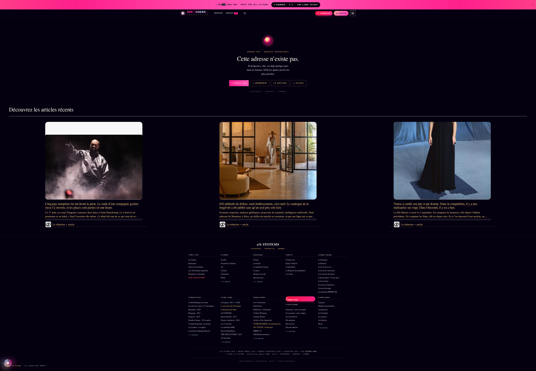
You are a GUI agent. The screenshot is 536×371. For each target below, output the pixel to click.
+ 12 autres (258, 338)
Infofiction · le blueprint (262, 309)
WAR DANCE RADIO (196, 277)
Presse (320, 323)
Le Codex (289, 274)
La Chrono (192, 259)
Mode (223, 277)
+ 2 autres (290, 331)
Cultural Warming (260, 313)
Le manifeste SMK (228, 327)
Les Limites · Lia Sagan (197, 327)
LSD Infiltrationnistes (261, 334)
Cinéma (224, 270)
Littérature (225, 274)
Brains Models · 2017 (229, 316)
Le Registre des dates (228, 309)
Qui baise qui (258, 277)
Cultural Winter (259, 316)
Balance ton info (259, 274)
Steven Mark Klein (228, 331)
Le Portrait (322, 263)
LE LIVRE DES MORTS (35, 366)
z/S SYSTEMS (226, 313)
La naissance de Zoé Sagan (231, 306)
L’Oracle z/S (239, 83)
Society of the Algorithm (262, 320)
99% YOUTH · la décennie (263, 327)
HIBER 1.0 (257, 331)
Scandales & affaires (228, 263)
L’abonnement (260, 83)
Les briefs (256, 263)
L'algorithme (290, 267)
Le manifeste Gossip (260, 267)
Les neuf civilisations (326, 284)
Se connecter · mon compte (296, 313)
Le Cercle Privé (291, 316)
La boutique (280, 83)
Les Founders (323, 313)
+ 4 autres (225, 281)
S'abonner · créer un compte (296, 309)
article (71, 224)
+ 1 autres (258, 281)
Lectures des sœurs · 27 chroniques (201, 306)
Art (222, 267)
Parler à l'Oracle (291, 263)
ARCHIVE (218, 13)
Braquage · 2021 (194, 313)
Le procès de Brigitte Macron (199, 331)
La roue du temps (324, 288)
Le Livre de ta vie (324, 267)
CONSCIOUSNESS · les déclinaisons (267, 323)
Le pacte (256, 270)
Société (223, 259)
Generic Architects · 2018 (230, 320)
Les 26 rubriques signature (198, 270)
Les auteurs (322, 316)
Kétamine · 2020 (194, 309)
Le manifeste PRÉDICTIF (327, 292)
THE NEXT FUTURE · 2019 (231, 334)
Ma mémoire (290, 320)
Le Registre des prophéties (295, 270)
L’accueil (298, 83)
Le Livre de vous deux (326, 270)
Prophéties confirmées (196, 274)
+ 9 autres (323, 327)
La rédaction (323, 309)
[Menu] (353, 13)
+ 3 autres (193, 335)
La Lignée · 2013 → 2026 (230, 302)
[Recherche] (244, 13)
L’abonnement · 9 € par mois (328, 277)
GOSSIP (231, 13)
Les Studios (322, 320)
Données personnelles (326, 306)
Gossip (256, 259)
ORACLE (342, 13)
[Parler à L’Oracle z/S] (8, 363)
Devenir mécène (292, 327)
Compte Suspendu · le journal (199, 323)
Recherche (192, 263)
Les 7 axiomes (226, 323)
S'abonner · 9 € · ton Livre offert (296, 5)
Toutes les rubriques (195, 267)
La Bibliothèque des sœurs (198, 302)
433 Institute (225, 338)
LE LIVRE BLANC (13, 366)
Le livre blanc (323, 281)
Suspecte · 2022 (194, 316)
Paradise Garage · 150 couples (199, 320)
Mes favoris (290, 323)
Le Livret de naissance (326, 274)
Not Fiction (257, 306)
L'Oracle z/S (290, 259)
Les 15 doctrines (259, 302)
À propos (321, 302)
